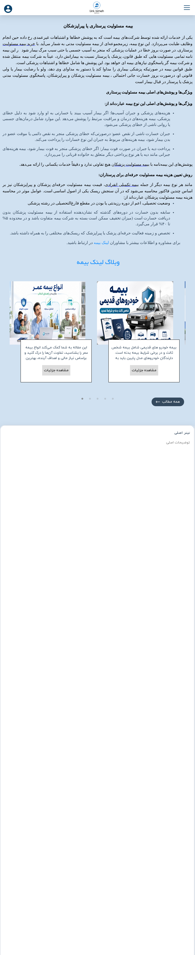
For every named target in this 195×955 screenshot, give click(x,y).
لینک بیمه (101, 243)
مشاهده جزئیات (56, 370)
